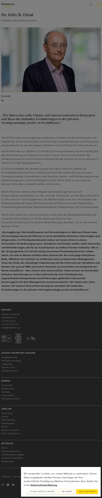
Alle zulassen (87, 491)
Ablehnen (66, 491)
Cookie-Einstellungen (41, 491)
